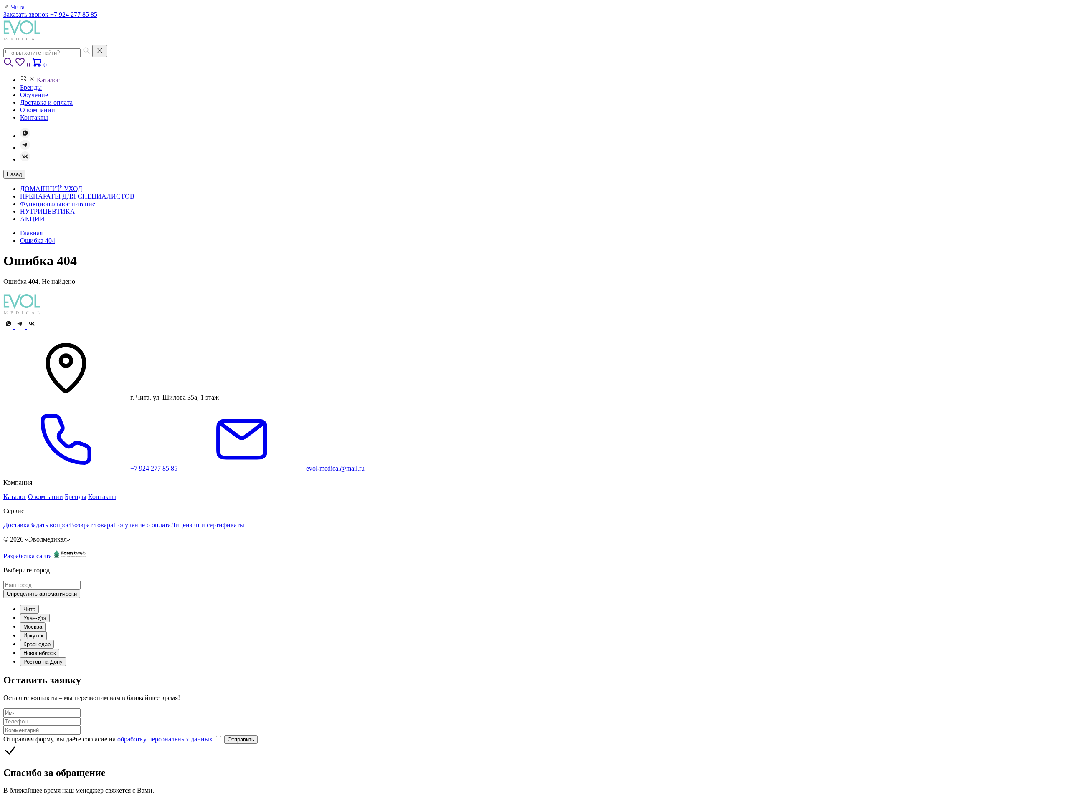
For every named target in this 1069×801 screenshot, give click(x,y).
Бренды (75, 496)
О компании (45, 496)
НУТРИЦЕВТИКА (47, 211)
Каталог (14, 496)
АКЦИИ (32, 218)
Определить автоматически (42, 594)
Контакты (102, 496)
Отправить (241, 739)
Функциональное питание (57, 203)
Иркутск (33, 635)
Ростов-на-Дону (43, 662)
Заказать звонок (26, 14)
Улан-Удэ (34, 618)
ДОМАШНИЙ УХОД (51, 188)
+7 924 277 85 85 (73, 14)
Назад (14, 174)
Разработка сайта (28, 555)
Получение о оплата (142, 525)
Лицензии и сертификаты (207, 525)
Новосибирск (39, 653)
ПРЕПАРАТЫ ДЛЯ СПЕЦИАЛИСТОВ (77, 196)
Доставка (16, 525)
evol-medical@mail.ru (334, 468)
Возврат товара (91, 525)
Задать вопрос (50, 525)
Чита (29, 609)
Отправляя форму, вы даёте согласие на (108, 739)
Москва (32, 627)
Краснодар (37, 644)
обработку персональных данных (165, 739)
